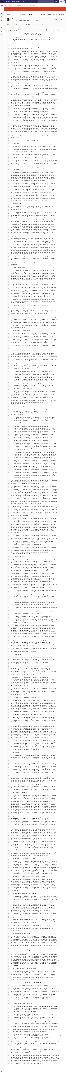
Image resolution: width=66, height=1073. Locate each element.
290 (8, 475)
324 (8, 527)
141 (8, 247)
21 (8, 63)
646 (8, 1020)
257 (8, 425)
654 (8, 1032)
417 (8, 669)
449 (8, 718)
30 (8, 77)
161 (8, 278)
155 (8, 269)
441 (8, 706)
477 (8, 761)
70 (8, 138)
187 (8, 317)
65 (8, 131)
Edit (56, 30)
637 (8, 1006)
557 (8, 884)
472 (8, 754)
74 (8, 145)
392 (8, 631)
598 (8, 947)
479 (8, 764)
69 (8, 137)
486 (8, 775)
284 (8, 466)
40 (8, 93)
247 (8, 409)
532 (8, 845)
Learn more (48, 25)
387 (8, 624)
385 (8, 621)
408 (8, 656)
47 (8, 103)
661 (8, 1043)
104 (8, 190)
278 (8, 457)
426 (8, 683)
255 (8, 422)
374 (8, 604)
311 (8, 507)
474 (8, 757)
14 (8, 53)
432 (8, 692)
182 (8, 310)
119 (8, 213)
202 (8, 340)
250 (8, 414)
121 (8, 216)
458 (8, 732)
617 (8, 976)
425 (8, 682)
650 (8, 1026)
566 (8, 898)
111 (8, 201)
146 (8, 255)
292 (8, 478)
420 (8, 674)
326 (8, 530)
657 (8, 1037)
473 (8, 755)
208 (8, 350)
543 (8, 862)
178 (8, 304)
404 (8, 650)
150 (8, 261)
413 (8, 663)
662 (8, 1044)
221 (8, 370)
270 (8, 445)
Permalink (61, 14)
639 (8, 1009)
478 (8, 763)
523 (8, 832)
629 (8, 994)
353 (8, 572)
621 (8, 982)
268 (8, 441)
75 (8, 146)
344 (8, 558)
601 (8, 951)
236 (8, 392)
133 (8, 235)
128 (8, 227)
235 (8, 391)
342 (8, 555)
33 (8, 82)
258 (8, 426)
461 (8, 737)
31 (8, 79)
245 (8, 406)
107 (8, 195)
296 (8, 484)
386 (8, 622)
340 (8, 552)
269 (8, 443)
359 (8, 581)
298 (8, 487)
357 (8, 578)
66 (8, 132)
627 (8, 991)
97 (8, 180)
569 (8, 902)
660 (8, 1041)
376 (8, 607)
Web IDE (60, 30)
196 (8, 331)
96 (8, 178)
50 (8, 108)
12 (8, 50)
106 (8, 194)
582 (8, 922)
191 (8, 324)
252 (8, 417)
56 (8, 117)
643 (8, 1015)
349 (8, 565)
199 (8, 336)
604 (8, 956)
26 (8, 71)
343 (8, 556)
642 (8, 1014)
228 (8, 380)
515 (8, 819)
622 (8, 983)
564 (8, 894)
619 (8, 979)
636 (8, 1005)
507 (8, 807)
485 (8, 774)
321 (8, 523)
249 (8, 412)
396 (8, 637)
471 (8, 752)
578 (8, 916)
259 (8, 428)
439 (8, 703)
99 (8, 183)
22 (8, 65)
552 (8, 876)
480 (8, 766)
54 (8, 114)
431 (8, 691)
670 (8, 1057)
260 (8, 429)
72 (8, 141)
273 (8, 449)
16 (8, 56)
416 (8, 668)
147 (8, 256)
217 (8, 363)
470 (8, 751)
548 (8, 870)
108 (8, 197)
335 (8, 544)
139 (8, 244)
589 (8, 933)
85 (8, 161)
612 (8, 968)
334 (8, 542)
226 (8, 377)
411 (8, 660)
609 (8, 963)
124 (8, 221)
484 (8, 772)
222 (8, 371)
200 (8, 337)
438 (8, 702)
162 (8, 279)
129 (8, 229)
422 (8, 677)
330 (8, 536)
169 (8, 290)
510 (8, 812)
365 (8, 590)
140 (8, 246)
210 (8, 353)
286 (8, 469)
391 (8, 630)
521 (8, 829)
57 (8, 119)
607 (8, 960)
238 (8, 396)
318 (8, 518)
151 (8, 262)
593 (8, 939)
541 (8, 859)
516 (8, 821)
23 (8, 67)
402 (8, 647)
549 (8, 872)
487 (8, 777)
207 (8, 348)
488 (8, 778)
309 (8, 504)
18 (8, 59)
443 (8, 709)
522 (8, 830)
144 (8, 252)
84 (8, 160)
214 (8, 359)
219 (8, 366)
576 (8, 913)
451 (8, 722)
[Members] (2, 34)
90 (8, 169)
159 (8, 275)
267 (8, 440)
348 (8, 564)
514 (8, 818)
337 (8, 547)
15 (8, 54)
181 (8, 308)
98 (8, 181)
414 (8, 665)
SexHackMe (9, 5)
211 (8, 354)
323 (8, 526)
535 (8, 850)
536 (8, 852)
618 (8, 977)
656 (8, 1035)
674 (8, 1063)
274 (8, 451)
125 (8, 223)
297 (8, 486)
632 (8, 999)
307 (8, 501)
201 (8, 339)
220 (8, 368)
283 (8, 464)
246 (8, 408)
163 (8, 281)
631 (8, 997)
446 (8, 714)
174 (8, 298)
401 (8, 645)
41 (8, 94)
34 (8, 83)
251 (8, 415)
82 (8, 157)
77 (8, 149)
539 (8, 856)
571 (8, 905)
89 (8, 168)
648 (8, 1023)
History (55, 14)
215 (8, 360)
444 (8, 711)
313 (8, 510)
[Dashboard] (2, 1)
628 (8, 992)
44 (8, 99)
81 (8, 155)
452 (8, 723)
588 (8, 931)
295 (8, 483)
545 (8, 865)
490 (8, 781)
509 (8, 810)
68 (8, 135)
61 (8, 125)
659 (8, 1040)
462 (8, 738)
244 (8, 405)
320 (8, 521)
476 (8, 760)
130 (8, 230)
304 (8, 497)
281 (8, 461)
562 (8, 891)
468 (8, 748)
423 (8, 679)
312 (8, 509)
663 (8, 1046)
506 (8, 806)
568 (8, 901)
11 (8, 48)
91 (8, 171)
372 (8, 601)
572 (8, 907)
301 (8, 492)
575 (8, 911)
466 (8, 744)
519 (8, 826)
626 (8, 989)
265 (8, 437)
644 (8, 1017)
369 (8, 596)
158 (8, 273)
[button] (2, 1071)
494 (8, 787)
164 (8, 282)
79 (8, 152)
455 (8, 728)
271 (8, 446)
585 (8, 927)
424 (8, 680)
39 (8, 91)
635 (8, 1003)
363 (8, 587)
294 (8, 481)
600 (8, 950)
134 (8, 236)
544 (8, 864)
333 (8, 541)
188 (8, 319)
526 (8, 836)
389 (8, 627)
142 (8, 249)
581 (8, 920)
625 (8, 988)
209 (8, 351)
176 (8, 301)
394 (8, 634)
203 (8, 342)
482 (8, 769)
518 (8, 824)
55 (8, 115)
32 (8, 80)
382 (8, 616)
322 (8, 524)
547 (8, 868)
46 (8, 102)
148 (8, 258)
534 (8, 849)
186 (8, 316)
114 (8, 206)
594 (8, 940)
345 (8, 559)
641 (8, 1012)
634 (8, 1002)
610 (8, 965)
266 (8, 438)
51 (8, 109)
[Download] (52, 30)
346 (8, 561)
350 (8, 567)
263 (8, 434)
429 (8, 688)
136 (8, 239)
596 (8, 943)
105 (8, 192)
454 (8, 726)
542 (8, 861)
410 (8, 659)
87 (8, 164)
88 (8, 166)
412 (8, 662)
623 (8, 985)
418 (8, 671)
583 (8, 924)
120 (8, 215)
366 (8, 591)
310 (8, 506)
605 (8, 957)
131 (8, 232)
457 (8, 731)
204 (8, 344)
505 (8, 804)
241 (8, 400)
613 (8, 969)
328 (8, 533)
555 (8, 881)
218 (8, 365)
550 (8, 873)
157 (8, 272)
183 (8, 311)
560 (8, 888)
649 (8, 1025)
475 (8, 758)
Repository (32, 5)
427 (8, 685)
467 (8, 746)
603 (8, 954)
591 (8, 936)
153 (8, 265)
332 (8, 539)
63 (8, 128)
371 (8, 599)
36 (8, 86)
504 (8, 803)
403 (8, 648)
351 (8, 568)
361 (8, 584)
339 (8, 550)
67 (8, 134)
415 (8, 666)
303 (8, 495)
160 (8, 276)
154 (8, 267)
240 (8, 399)
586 (8, 928)
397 (8, 639)
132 (8, 233)
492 (8, 784)
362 (8, 585)
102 (8, 187)
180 (8, 307)
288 (8, 472)
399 (8, 642)
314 (8, 512)
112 (8, 203)
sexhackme (23, 14)
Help (23, 1)
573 (8, 908)
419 (8, 673)
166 (8, 285)
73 (8, 143)
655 (8, 1034)
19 (8, 60)
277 (8, 455)
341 (8, 553)
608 (8, 962)
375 (8, 605)
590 (8, 934)
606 (8, 959)
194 (8, 328)
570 (8, 904)
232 (8, 386)
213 (8, 357)
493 (8, 786)
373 (8, 602)
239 (8, 397)
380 (8, 613)
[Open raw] (49, 30)
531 (8, 844)
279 (8, 458)
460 (8, 735)
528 (8, 839)
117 (8, 210)
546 (8, 867)
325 (8, 529)
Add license (13, 18)
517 (8, 823)
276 (8, 454)
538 (8, 855)
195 (8, 330)
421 (8, 676)
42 (8, 96)
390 (8, 628)
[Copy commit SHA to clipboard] (61, 19)
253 (8, 419)
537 (8, 853)
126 (8, 224)
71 (8, 140)
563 (8, 893)
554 (8, 879)
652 (8, 1029)
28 (8, 74)
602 (8, 953)
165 (8, 284)
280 (8, 460)
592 (8, 937)
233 (8, 388)
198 (8, 334)
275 (8, 452)
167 (8, 287)
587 (8, 930)
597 (8, 945)
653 (8, 1031)
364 (8, 588)
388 (8, 625)
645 (8, 1018)
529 (8, 841)
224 (8, 374)
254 (8, 420)
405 (8, 651)
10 (8, 47)
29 (8, 76)
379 (8, 611)
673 (8, 1061)
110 (8, 200)
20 (8, 62)
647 (8, 1021)
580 (8, 919)
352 (8, 570)
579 (8, 917)
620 (8, 980)
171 (8, 293)
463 (8, 740)
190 (8, 322)
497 (8, 792)
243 (8, 403)
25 (8, 70)
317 (8, 516)
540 (8, 858)
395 (8, 636)
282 (8, 463)
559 (8, 887)
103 (8, 189)
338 (8, 549)
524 (8, 833)
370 (8, 598)
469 (8, 749)
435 (8, 697)
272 (8, 448)
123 (8, 220)
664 (8, 1048)
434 (8, 696)
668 (8, 1054)
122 (8, 218)
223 (8, 373)
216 (8, 362)
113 (8, 204)
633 (8, 1000)
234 (8, 389)
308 (8, 503)
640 (8, 1011)
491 (8, 783)
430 (8, 689)
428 (8, 686)
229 (8, 382)
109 (8, 198)
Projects (8, 1)
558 (8, 885)
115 (8, 207)
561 (8, 890)
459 (8, 734)
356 (8, 576)
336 (8, 546)
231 (8, 385)
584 (8, 925)
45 (8, 100)
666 (8, 1051)
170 (8, 291)
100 (8, 184)
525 (8, 835)
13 (8, 51)
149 (8, 259)
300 (8, 490)
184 (8, 313)
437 (8, 700)
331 (8, 538)
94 (8, 175)
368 (8, 595)
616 (8, 974)
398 (8, 640)
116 (8, 209)
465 (8, 743)
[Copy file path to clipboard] (19, 30)
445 (8, 712)
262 (8, 432)
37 (8, 88)
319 (8, 520)
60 (8, 123)
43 (8, 97)
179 (8, 305)
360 (8, 582)
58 (8, 120)
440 (8, 705)
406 (8, 653)
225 (8, 376)
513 (8, 816)
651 (8, 1028)
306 (8, 500)
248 (8, 411)
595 (8, 942)
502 (8, 800)
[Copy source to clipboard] (46, 30)
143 (8, 250)
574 (8, 910)
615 (8, 973)
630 (8, 995)
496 (8, 790)
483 (8, 771)
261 (8, 431)
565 (8, 896)
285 (8, 467)
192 (8, 325)
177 (8, 302)
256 (8, 423)
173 (8, 296)
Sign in (62, 1)
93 (8, 174)
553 (8, 878)
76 (8, 148)
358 (8, 579)
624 (8, 986)
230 (8, 383)
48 (8, 105)
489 (8, 780)
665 (8, 1049)
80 (8, 154)
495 (8, 789)
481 (8, 767)
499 (8, 795)
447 (8, 715)
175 (8, 299)
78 (8, 151)
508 (8, 809)
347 (8, 562)
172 (8, 295)
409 (8, 657)
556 (8, 882)
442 (8, 708)
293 (8, 480)
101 (8, 186)
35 (8, 85)
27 (8, 73)
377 (8, 608)
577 (8, 914)
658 (8, 1038)
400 (8, 643)
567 (8, 899)
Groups (13, 1)
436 (8, 699)
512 (8, 815)
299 (8, 489)
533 (8, 847)
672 (8, 1060)
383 (8, 617)
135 (8, 238)
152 (8, 264)
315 (8, 513)
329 (8, 535)
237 (8, 394)
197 (8, 333)
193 (8, 327)
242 (8, 402)
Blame (50, 14)
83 (8, 158)
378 (8, 610)
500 (8, 797)
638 (8, 1008)
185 (8, 314)
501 (8, 798)
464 (8, 741)
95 (8, 177)
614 (8, 971)
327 (8, 532)
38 (8, 89)
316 (8, 515)
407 (8, 654)
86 (8, 163)
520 (8, 827)
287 (8, 471)
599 (8, 948)
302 (8, 493)
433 (8, 694)
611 (8, 966)
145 (8, 253)
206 (8, 347)
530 (8, 842)
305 (8, 498)
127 (8, 226)
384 (8, 619)
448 (8, 717)
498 (8, 793)
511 (8, 813)
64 (8, 129)
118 (8, 212)
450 (8, 720)
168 (8, 288)
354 (8, 573)
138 (8, 243)
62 (8, 126)
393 (8, 633)
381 (8, 614)
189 (8, 321)
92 (8, 172)
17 (8, 57)
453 (8, 725)
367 (8, 593)
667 (8, 1052)
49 (8, 106)
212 (8, 356)
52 (8, 111)
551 (8, 875)
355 (8, 575)
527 (8, 838)
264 (8, 435)
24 (8, 68)
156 (8, 270)
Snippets (18, 1)
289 (8, 474)
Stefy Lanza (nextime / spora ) (18, 20)
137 (8, 241)
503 (8, 801)
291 (8, 477)
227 (8, 379)
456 (8, 729)
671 (8, 1058)
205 (8, 345)
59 (8, 122)
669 (8, 1055)
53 (8, 112)
